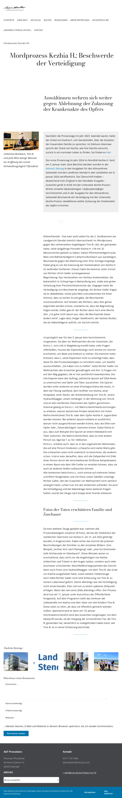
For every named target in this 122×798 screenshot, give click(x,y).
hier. (109, 152)
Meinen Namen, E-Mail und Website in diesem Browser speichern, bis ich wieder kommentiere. (59, 726)
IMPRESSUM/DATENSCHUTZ (80, 773)
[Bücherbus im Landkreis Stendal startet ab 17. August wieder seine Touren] (46, 653)
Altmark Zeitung (55, 168)
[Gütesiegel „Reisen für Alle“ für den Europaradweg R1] (106, 653)
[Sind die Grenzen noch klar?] (16, 653)
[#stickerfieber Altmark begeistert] (76, 653)
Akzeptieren (90, 792)
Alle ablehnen (108, 792)
